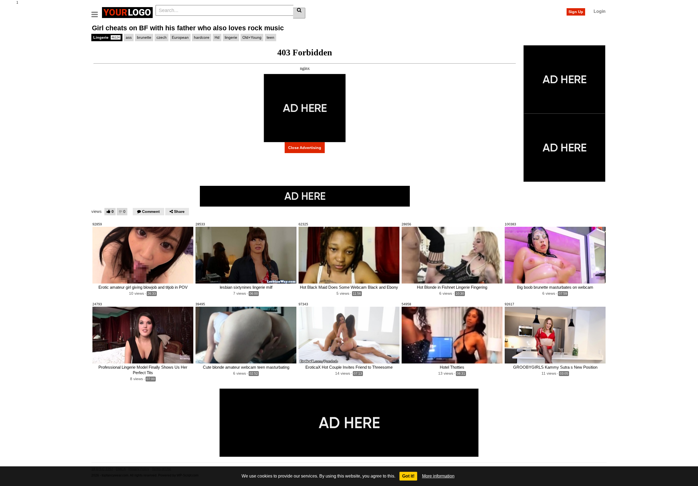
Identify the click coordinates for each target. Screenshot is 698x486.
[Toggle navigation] (96, 11)
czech (162, 37)
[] (299, 13)
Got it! (408, 476)
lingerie (231, 37)
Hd (217, 37)
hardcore (201, 37)
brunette (144, 37)
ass (129, 37)
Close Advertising (304, 147)
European (180, 37)
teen (270, 37)
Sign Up (575, 12)
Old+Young (251, 37)
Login (600, 11)
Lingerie (106, 37)
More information (438, 476)
